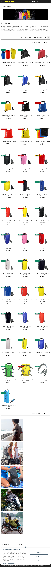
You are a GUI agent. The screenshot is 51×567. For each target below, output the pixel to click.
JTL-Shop (44, 565)
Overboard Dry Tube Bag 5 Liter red (42, 168)
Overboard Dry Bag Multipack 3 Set (8, 63)
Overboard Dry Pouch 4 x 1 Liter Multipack (42, 142)
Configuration (39, 556)
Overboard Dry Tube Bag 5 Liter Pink (25, 168)
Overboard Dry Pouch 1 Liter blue (42, 116)
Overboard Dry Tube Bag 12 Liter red (8, 221)
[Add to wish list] (13, 52)
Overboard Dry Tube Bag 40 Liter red (42, 327)
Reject (38, 560)
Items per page (37, 37)
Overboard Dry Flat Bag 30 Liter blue (25, 89)
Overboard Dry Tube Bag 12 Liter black (25, 195)
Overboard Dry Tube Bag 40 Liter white (8, 353)
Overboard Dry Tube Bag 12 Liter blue (42, 195)
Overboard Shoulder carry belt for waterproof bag (42, 379)
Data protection (11, 563)
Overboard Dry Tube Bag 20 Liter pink (25, 247)
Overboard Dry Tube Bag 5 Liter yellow (8, 195)
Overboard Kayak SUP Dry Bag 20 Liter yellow (25, 379)
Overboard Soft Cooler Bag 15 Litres (8, 406)
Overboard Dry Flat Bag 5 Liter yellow (8, 116)
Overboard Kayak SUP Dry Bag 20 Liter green (8, 379)
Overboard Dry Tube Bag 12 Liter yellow (25, 221)
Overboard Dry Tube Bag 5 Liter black (8, 168)
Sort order (27, 37)
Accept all (39, 552)
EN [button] (33, 1)
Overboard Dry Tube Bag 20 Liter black (42, 221)
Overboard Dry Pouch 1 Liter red (8, 141)
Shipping (3, 547)
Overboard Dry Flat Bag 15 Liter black (25, 63)
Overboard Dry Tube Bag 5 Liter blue (42, 353)
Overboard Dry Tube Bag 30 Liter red (25, 300)
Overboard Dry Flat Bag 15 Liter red (42, 63)
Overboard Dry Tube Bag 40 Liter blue (25, 327)
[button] (37, 1)
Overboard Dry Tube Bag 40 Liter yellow (25, 353)
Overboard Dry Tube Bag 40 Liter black (8, 327)
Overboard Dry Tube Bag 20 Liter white (8, 274)
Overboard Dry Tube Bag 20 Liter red (42, 247)
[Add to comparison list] (13, 48)
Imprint (4, 563)
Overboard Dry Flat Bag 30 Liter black (8, 89)
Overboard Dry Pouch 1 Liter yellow (25, 142)
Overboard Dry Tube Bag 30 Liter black (42, 274)
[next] (49, 42)
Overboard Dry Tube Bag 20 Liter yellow (25, 274)
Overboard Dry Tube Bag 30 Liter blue (8, 300)
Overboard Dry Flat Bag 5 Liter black (42, 89)
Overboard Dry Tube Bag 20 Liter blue (8, 247)
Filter (21, 37)
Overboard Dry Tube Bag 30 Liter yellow (42, 300)
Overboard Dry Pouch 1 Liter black (25, 116)
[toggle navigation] (1, 1)
